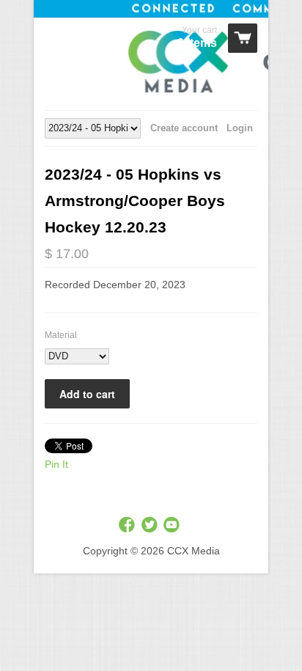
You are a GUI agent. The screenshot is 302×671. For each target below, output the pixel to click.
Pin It (56, 464)
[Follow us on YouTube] (173, 525)
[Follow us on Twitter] (151, 525)
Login (239, 127)
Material (61, 335)
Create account (184, 127)
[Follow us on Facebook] (128, 525)
